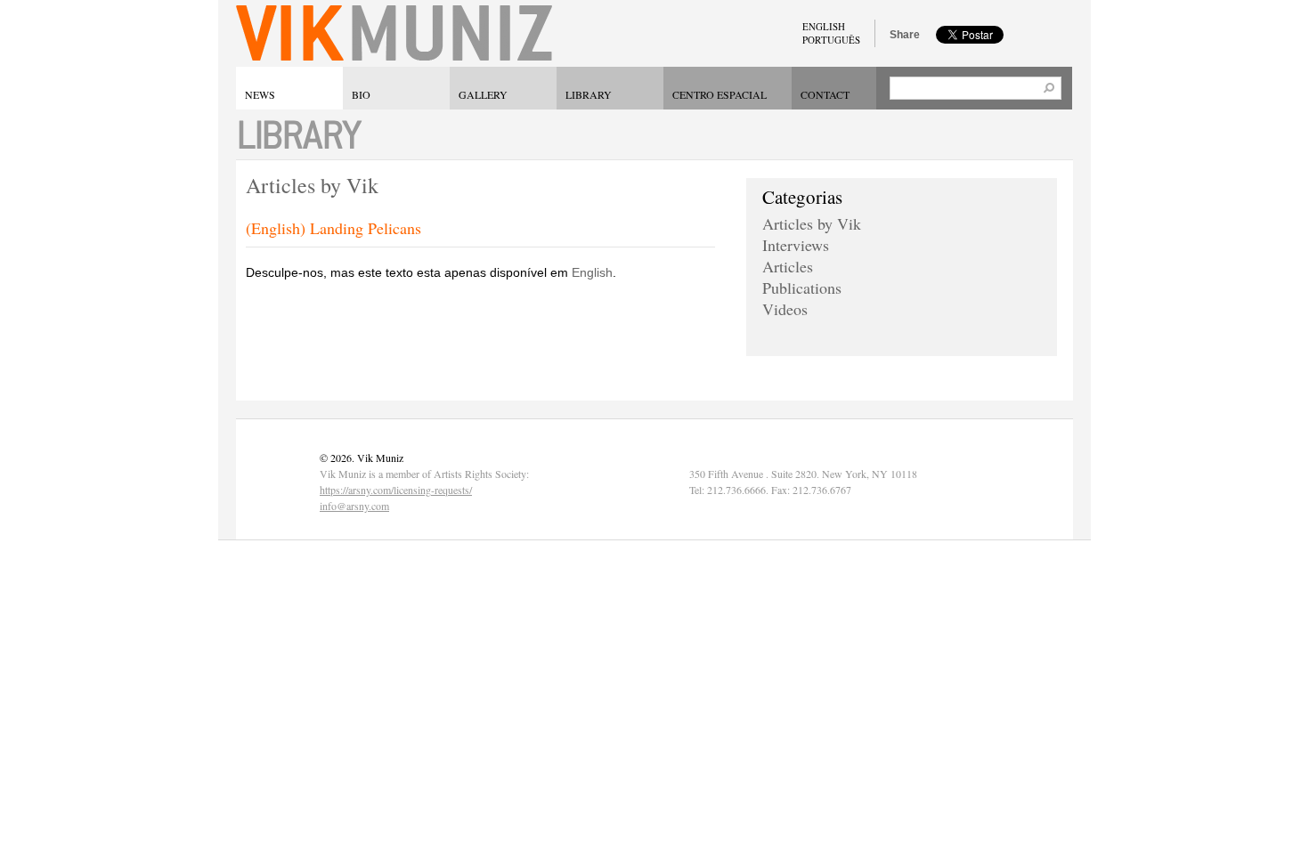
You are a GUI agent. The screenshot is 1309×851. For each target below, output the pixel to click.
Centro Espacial (719, 94)
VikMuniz (394, 33)
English (592, 272)
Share (905, 34)
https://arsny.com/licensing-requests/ (396, 489)
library (588, 94)
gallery (483, 94)
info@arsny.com (354, 505)
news (260, 94)
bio (361, 94)
